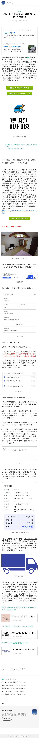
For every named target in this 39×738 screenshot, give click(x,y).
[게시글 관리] (9, 669)
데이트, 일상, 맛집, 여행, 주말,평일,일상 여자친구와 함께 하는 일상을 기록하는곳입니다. (15, 714)
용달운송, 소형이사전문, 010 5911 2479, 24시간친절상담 (12, 50)
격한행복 (8, 2)
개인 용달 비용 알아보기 (15, 149)
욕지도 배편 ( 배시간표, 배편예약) (12, 691)
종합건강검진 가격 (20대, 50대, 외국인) (12, 685)
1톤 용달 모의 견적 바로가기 (19, 93)
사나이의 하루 (7, 711)
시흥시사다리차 (9, 33)
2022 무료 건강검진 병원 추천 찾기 (12, 682)
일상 (19, 11)
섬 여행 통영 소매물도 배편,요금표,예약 (12, 688)
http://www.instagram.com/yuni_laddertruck (15, 30)
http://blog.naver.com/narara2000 (12, 44)
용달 (28, 57)
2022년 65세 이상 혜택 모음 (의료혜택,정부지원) (12, 694)
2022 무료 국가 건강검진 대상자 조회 (14, 643)
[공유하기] (7, 669)
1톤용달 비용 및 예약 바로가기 (20, 88)
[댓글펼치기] (4, 703)
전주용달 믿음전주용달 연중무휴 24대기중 (13, 47)
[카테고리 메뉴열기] (36, 3)
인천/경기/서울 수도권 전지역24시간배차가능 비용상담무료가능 (19, 36)
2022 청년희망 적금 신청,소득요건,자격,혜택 (17, 626)
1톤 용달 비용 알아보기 (19, 218)
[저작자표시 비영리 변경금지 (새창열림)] (22, 669)
